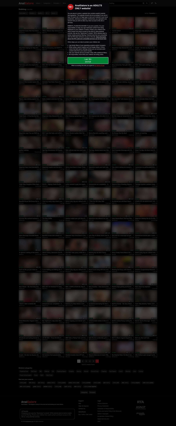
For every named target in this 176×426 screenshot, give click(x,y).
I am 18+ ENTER (88, 60)
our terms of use (99, 65)
